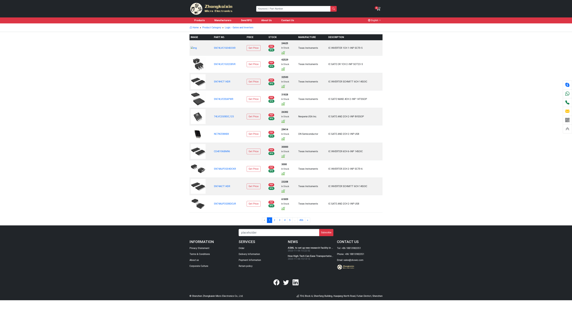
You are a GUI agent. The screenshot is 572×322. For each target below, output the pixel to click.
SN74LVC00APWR (223, 99)
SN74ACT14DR (222, 186)
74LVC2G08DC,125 (224, 116)
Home (195, 27)
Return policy (245, 266)
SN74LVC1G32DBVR (225, 64)
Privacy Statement (199, 248)
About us (194, 260)
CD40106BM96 (222, 151)
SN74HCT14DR (222, 81)
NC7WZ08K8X (221, 134)
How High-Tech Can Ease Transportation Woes (314, 256)
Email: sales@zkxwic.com (350, 260)
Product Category (211, 27)
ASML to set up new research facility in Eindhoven (315, 247)
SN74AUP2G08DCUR (225, 203)
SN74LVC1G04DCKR (225, 48)
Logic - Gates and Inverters (239, 27)
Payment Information (250, 260)
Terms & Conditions (199, 254)
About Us (266, 20)
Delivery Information (249, 254)
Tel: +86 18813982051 (349, 248)
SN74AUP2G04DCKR (225, 168)
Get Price (254, 48)
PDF (271, 46)
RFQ (271, 50)
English (374, 20)
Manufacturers (222, 20)
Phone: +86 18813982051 (350, 254)
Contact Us (287, 20)
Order (241, 248)
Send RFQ (246, 20)
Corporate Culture (198, 266)
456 (301, 220)
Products (199, 20)
